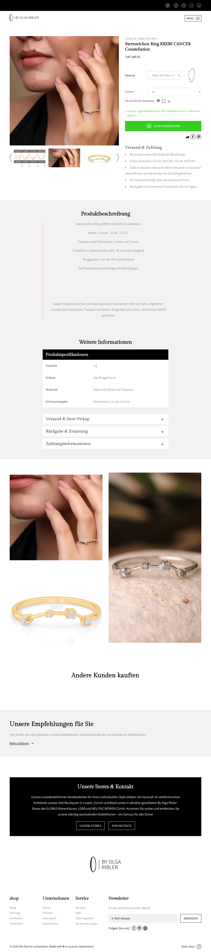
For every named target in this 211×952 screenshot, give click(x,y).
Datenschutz (50, 923)
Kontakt (48, 913)
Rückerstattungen (87, 923)
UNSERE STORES (90, 826)
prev (11, 157)
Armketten (16, 918)
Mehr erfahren (19, 743)
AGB (78, 913)
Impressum (50, 918)
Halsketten (16, 923)
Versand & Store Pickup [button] (67, 418)
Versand (81, 908)
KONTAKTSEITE (122, 826)
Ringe (13, 908)
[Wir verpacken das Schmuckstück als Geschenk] (158, 100)
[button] (199, 6)
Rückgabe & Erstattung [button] (67, 431)
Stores (46, 908)
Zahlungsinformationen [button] (68, 443)
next (118, 157)
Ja (168, 101)
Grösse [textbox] (130, 91)
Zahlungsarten (85, 918)
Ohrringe (15, 913)
